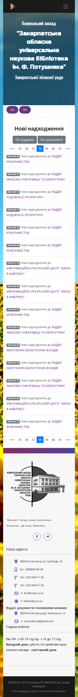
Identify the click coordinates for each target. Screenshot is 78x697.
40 (53, 149)
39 (46, 149)
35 (20, 149)
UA (12, 109)
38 (40, 149)
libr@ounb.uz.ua (33, 593)
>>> (68, 149)
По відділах (24, 139)
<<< (11, 149)
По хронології (51, 139)
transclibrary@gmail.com (38, 621)
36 (26, 149)
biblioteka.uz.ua (33, 601)
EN (25, 109)
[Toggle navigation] (66, 6)
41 (60, 149)
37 (33, 149)
